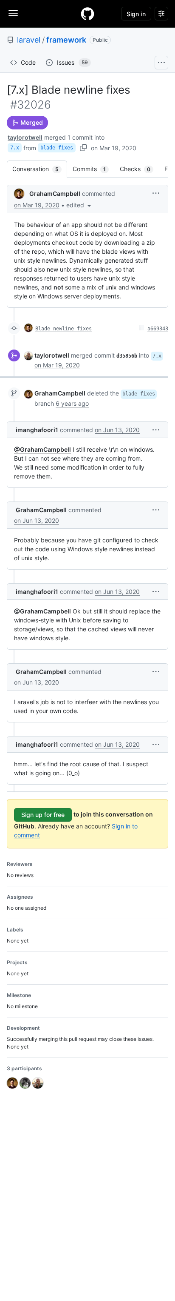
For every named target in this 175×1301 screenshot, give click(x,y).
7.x (14, 148)
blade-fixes (56, 148)
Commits (93, 168)
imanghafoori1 (37, 429)
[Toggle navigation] (13, 13)
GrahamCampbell (54, 193)
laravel (28, 39)
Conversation (39, 168)
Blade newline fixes (63, 329)
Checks (139, 168)
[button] (79, 205)
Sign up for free (43, 814)
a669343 (157, 329)
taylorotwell (25, 137)
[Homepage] (87, 13)
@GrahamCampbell (42, 449)
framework (66, 39)
